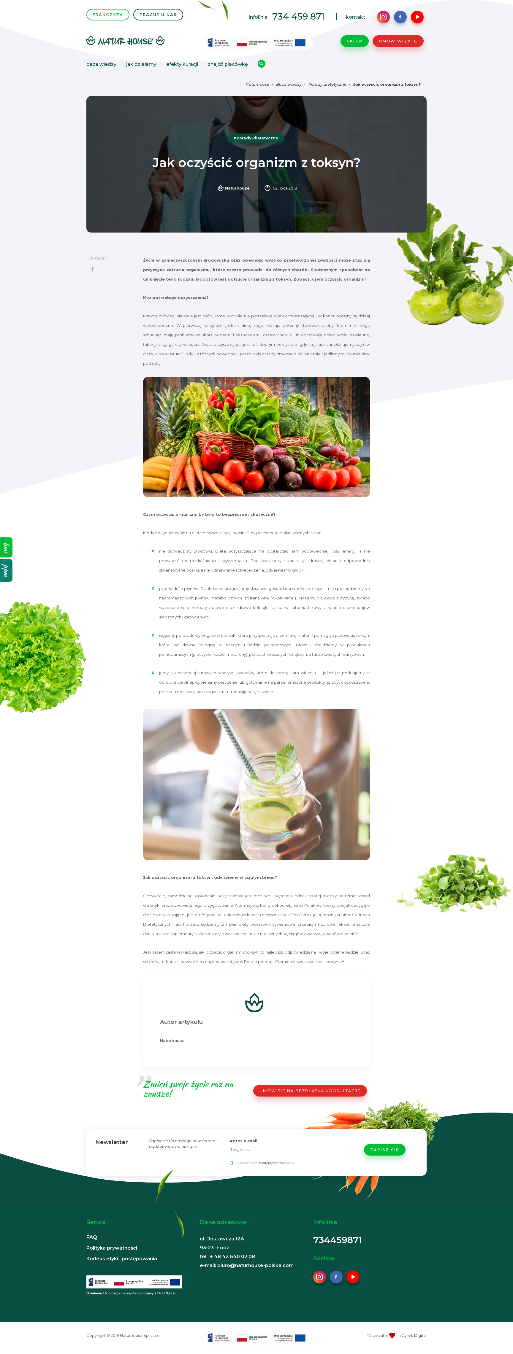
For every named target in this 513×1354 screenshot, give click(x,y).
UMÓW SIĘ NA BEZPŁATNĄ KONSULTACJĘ (310, 1090)
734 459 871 (298, 16)
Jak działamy (141, 64)
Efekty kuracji (182, 64)
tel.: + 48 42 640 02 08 (227, 1256)
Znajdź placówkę (228, 64)
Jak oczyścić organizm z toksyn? (387, 84)
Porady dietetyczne (327, 84)
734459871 (337, 1239)
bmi (6, 547)
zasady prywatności (271, 1162)
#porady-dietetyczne (255, 138)
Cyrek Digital (414, 1335)
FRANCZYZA (108, 14)
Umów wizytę (398, 41)
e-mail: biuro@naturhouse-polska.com (247, 1265)
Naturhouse (257, 84)
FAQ (91, 1237)
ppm (6, 570)
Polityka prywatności (111, 1248)
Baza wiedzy (101, 64)
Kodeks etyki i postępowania (121, 1258)
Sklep (354, 41)
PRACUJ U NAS (158, 14)
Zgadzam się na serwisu (266, 1162)
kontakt (355, 17)
